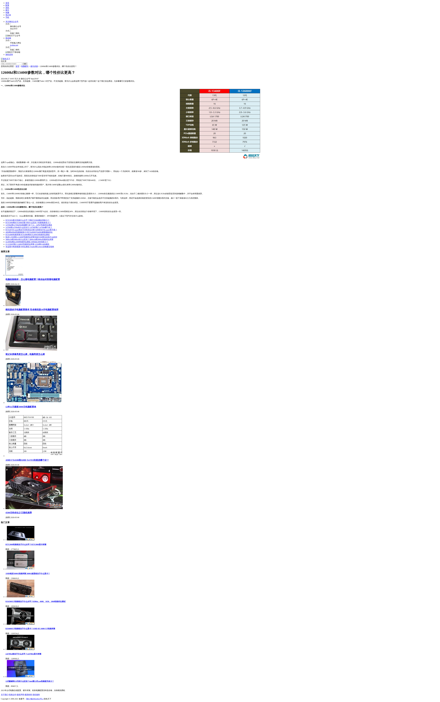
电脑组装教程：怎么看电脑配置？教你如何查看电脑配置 (33, 279)
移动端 (8, 38)
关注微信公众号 (12, 22)
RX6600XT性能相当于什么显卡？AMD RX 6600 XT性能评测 (30, 629)
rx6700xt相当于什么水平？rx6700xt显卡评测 (23, 654)
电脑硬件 (25, 66)
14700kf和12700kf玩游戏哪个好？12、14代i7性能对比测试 (29, 225)
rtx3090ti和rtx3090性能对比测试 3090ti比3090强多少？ (27, 242)
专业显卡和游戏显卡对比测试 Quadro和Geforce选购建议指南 (30, 247)
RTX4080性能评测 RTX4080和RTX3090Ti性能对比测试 (28, 235)
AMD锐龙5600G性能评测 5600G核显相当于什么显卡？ (28, 573)
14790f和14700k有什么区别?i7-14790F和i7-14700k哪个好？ (29, 227)
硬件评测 (34, 66)
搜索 (24, 64)
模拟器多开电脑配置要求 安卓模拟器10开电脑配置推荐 (32, 309)
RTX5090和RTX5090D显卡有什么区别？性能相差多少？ (28, 223)
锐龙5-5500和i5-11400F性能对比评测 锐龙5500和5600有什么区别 (31, 237)
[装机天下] (5, 59)
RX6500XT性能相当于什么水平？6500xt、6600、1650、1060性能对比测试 (36, 601)
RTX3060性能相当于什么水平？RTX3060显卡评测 (26, 544)
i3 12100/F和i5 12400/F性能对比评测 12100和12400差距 (27, 244)
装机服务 (36, 695)
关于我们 (4, 695)
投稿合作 (12, 695)
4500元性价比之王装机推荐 (19, 512)
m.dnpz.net (14, 45)
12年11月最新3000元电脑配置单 (21, 407)
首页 (7, 3)
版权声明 (20, 695)
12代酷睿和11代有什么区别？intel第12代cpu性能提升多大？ (30, 681)
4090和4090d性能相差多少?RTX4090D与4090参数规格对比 (29, 232)
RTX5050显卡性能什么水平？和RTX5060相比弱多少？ (28, 220)
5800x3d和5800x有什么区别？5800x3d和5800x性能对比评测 (29, 239)
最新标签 (28, 695)
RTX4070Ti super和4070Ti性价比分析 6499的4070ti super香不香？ (31, 230)
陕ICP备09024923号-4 (34, 699)
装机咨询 (9, 55)
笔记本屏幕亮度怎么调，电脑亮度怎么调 (25, 354)
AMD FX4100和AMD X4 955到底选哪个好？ (27, 460)
